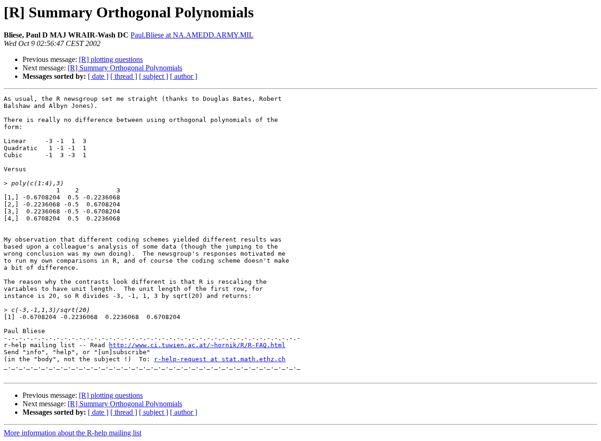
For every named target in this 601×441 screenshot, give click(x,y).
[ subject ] (153, 76)
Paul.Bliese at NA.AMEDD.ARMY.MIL (192, 35)
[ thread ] (123, 76)
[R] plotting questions (111, 59)
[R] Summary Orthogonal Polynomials (125, 68)
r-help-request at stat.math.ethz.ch (219, 359)
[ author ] (183, 76)
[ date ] (98, 76)
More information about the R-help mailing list (72, 433)
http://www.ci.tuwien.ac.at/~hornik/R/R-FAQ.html (197, 345)
